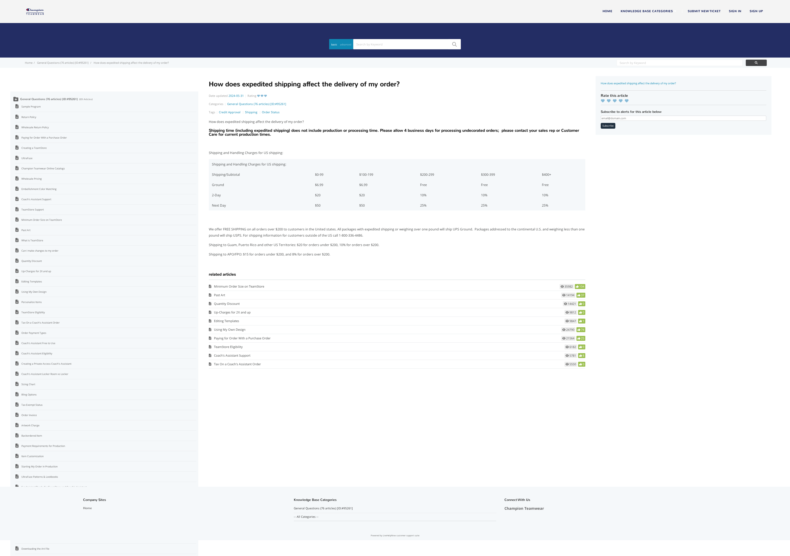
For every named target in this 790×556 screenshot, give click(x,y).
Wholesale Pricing (31, 178)
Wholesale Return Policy (35, 127)
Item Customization (32, 456)
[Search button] (454, 44)
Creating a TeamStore (34, 148)
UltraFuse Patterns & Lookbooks (39, 477)
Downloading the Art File (35, 548)
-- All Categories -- (306, 516)
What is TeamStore (32, 240)
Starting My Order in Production (39, 466)
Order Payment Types (33, 333)
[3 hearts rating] (616, 101)
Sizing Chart (28, 384)
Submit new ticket (704, 11)
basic (334, 44)
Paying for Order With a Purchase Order (242, 338)
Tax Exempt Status (32, 405)
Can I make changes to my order (39, 250)
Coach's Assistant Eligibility (36, 353)
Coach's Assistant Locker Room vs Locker (44, 374)
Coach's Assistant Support (232, 355)
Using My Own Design (229, 329)
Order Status (271, 112)
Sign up (756, 11)
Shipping (251, 112)
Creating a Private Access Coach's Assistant (46, 363)
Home (607, 11)
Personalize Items (31, 302)
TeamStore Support (32, 209)
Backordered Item (31, 435)
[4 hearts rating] (622, 101)
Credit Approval (230, 112)
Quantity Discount (227, 304)
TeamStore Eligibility (228, 347)
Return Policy (28, 117)
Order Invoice (29, 415)
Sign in (735, 11)
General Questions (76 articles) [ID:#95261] (63, 63)
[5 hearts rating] (628, 101)
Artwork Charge (30, 425)
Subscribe (608, 125)
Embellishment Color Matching (39, 189)
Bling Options (29, 394)
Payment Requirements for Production (43, 446)
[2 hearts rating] (610, 101)
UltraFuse (27, 158)
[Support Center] (35, 11)
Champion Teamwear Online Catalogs (43, 168)
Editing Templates (226, 321)
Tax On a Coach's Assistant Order (237, 364)
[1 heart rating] (604, 101)
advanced (345, 44)
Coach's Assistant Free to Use (38, 343)
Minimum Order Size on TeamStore (239, 286)
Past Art (219, 295)
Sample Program (31, 106)
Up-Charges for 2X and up (232, 312)
